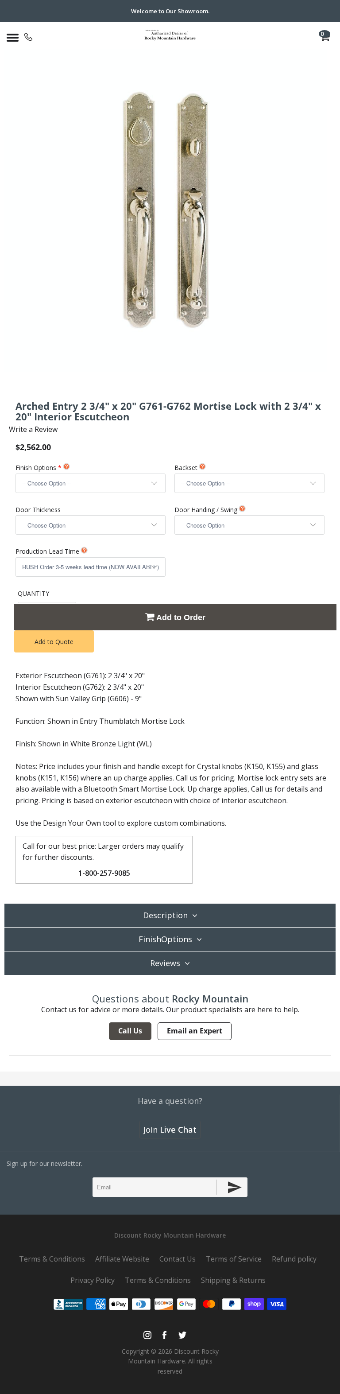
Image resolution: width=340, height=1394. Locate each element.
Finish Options (35, 467)
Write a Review (33, 429)
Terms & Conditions (52, 1259)
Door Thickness (38, 509)
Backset (185, 467)
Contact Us (177, 1259)
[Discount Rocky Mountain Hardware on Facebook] (164, 1335)
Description (165, 915)
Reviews (165, 963)
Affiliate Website (122, 1259)
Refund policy (294, 1259)
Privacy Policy (92, 1280)
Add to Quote (54, 641)
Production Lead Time (47, 551)
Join (170, 1129)
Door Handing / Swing (205, 509)
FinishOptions (165, 939)
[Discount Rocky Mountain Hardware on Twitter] (182, 1335)
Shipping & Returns (233, 1280)
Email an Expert (194, 1031)
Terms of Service (234, 1259)
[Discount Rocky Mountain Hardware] (170, 35)
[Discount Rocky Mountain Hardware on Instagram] (147, 1335)
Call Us (130, 1031)
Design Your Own (72, 823)
